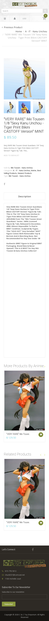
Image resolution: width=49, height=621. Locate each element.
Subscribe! (9, 604)
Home (18, 31)
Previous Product (13, 27)
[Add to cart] (40, 434)
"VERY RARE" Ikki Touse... (18, 434)
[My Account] (15, 18)
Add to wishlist (11, 155)
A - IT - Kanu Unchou (36, 31)
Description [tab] (24, 196)
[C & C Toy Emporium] (24, 4)
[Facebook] (4, 184)
